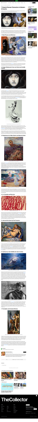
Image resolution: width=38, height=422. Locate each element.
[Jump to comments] (19, 28)
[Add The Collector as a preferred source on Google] (28, 405)
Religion (8, 406)
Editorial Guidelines (15, 410)
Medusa (7, 90)
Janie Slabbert (29, 24)
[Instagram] (33, 413)
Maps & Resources (9, 411)
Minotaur (12, 63)
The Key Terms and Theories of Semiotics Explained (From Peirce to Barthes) (7, 392)
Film (7, 409)
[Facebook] (16, 359)
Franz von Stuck (17, 97)
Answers (31, 15)
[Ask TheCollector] (17, 28)
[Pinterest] (34, 413)
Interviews (2, 411)
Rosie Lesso (29, 15)
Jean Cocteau (12, 301)
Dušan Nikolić (29, 40)
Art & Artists (2, 408)
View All (25, 370)
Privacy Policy (35, 416)
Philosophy (2, 409)
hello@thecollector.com (28, 411)
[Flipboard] (29, 413)
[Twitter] (17, 359)
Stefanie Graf (29, 48)
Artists (31, 48)
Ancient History (2, 406)
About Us (14, 406)
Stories (7, 408)
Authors (14, 408)
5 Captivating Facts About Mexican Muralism (6, 380)
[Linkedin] (15, 359)
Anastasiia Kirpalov (5, 28)
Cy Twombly (19, 213)
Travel (1, 410)
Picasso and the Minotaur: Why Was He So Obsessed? (8, 349)
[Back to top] (36, 395)
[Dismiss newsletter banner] (36, 0)
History (2, 407)
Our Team (15, 409)
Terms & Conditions (32, 416)
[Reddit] (18, 359)
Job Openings (15, 411)
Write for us (15, 407)
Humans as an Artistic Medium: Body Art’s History (19, 380)
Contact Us (15, 412)
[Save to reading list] (21, 28)
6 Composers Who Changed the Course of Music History (16, 387)
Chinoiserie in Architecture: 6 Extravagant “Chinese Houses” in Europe (22, 387)
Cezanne (11, 246)
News (7, 410)
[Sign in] (36, 2)
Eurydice (24, 272)
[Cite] (25, 28)
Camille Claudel (3, 128)
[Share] (23, 28)
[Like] (3, 359)
